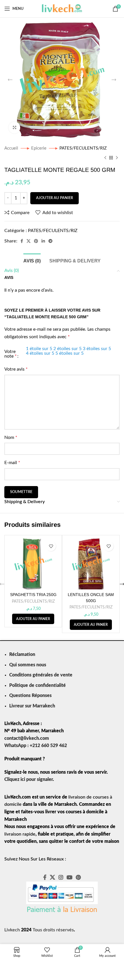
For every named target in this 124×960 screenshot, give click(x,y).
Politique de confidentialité (37, 685)
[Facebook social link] (22, 241)
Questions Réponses (30, 695)
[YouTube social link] (69, 877)
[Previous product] (105, 158)
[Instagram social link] (61, 877)
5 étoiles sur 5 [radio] (69, 353)
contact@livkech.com (26, 738)
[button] (33, 619)
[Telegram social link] (50, 241)
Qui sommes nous (27, 665)
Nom (10, 437)
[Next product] (117, 158)
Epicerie (39, 148)
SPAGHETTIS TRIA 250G (33, 594)
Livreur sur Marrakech (32, 706)
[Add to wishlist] (51, 546)
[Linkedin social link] (43, 241)
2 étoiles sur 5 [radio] (67, 348)
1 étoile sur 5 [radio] (39, 348)
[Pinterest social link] (36, 241)
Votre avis (16, 369)
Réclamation (22, 654)
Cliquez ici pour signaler (28, 779)
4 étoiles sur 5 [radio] (40, 353)
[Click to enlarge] (14, 127)
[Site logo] (62, 8)
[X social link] (28, 241)
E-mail (12, 462)
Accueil (11, 148)
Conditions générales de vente (40, 675)
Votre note (10, 353)
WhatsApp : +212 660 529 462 (35, 745)
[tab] (32, 260)
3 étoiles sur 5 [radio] (97, 348)
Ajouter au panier (54, 198)
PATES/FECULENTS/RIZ (83, 148)
